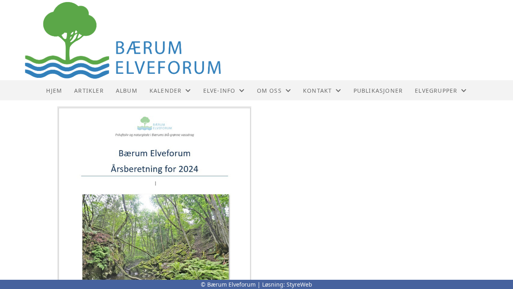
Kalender (165, 90)
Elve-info (219, 90)
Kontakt (317, 90)
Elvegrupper (436, 90)
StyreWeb (299, 284)
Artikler (89, 90)
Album (126, 90)
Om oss (269, 90)
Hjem (54, 90)
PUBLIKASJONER (378, 90)
